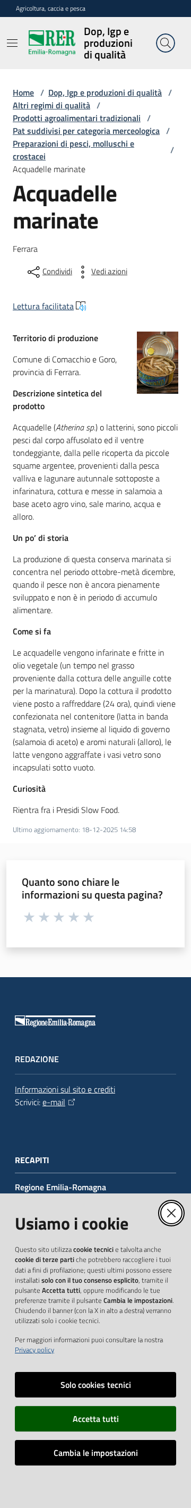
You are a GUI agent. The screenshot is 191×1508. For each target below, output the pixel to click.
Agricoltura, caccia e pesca (50, 8)
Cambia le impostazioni (96, 1452)
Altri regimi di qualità (51, 105)
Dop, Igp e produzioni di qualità (105, 92)
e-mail (53, 1102)
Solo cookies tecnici (95, 1384)
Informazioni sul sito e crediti (65, 1089)
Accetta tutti (96, 1418)
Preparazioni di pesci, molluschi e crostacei (73, 150)
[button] (165, 43)
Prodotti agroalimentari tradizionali (77, 118)
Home (23, 92)
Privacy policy (34, 1349)
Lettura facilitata (43, 306)
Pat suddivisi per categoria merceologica (86, 130)
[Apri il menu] (12, 43)
